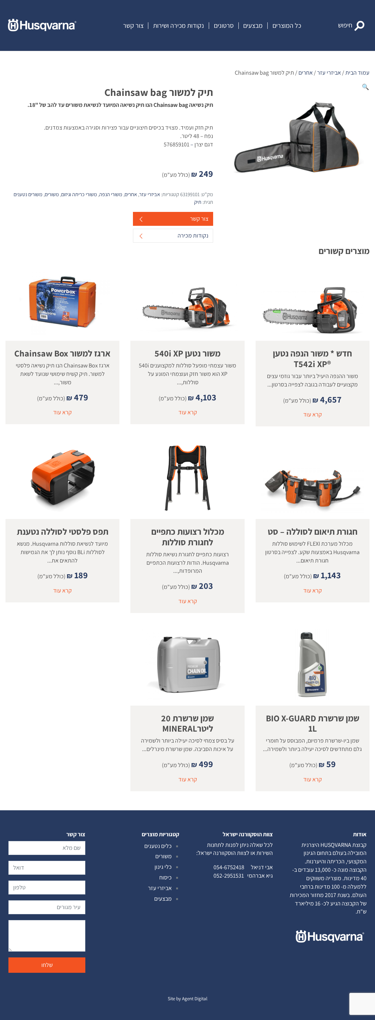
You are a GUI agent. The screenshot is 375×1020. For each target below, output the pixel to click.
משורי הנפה (110, 194)
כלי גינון (163, 867)
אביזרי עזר (329, 72)
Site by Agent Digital (187, 998)
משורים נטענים (28, 194)
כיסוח (165, 877)
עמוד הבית (357, 72)
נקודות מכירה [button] (193, 235)
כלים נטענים (158, 846)
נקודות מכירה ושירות (178, 25)
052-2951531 (229, 875)
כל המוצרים (286, 25)
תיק (197, 201)
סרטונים (224, 25)
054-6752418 (229, 867)
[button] (351, 25)
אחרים (305, 72)
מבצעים (253, 25)
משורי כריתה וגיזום (79, 194)
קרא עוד (312, 414)
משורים (52, 194)
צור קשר (133, 25)
